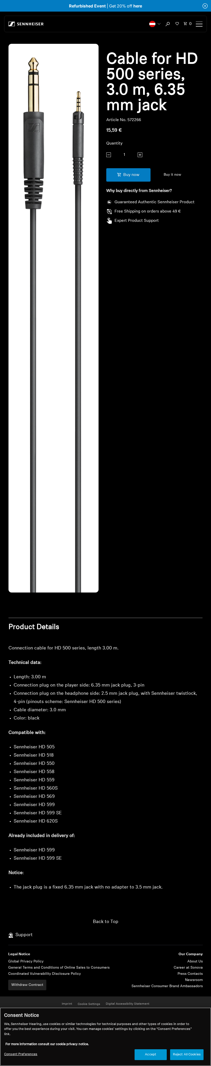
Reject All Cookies (187, 1054)
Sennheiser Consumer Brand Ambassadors (167, 986)
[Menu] (199, 24)
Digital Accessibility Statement (127, 1003)
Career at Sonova (188, 968)
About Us (195, 961)
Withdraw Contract (27, 985)
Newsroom (194, 980)
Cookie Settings (89, 1004)
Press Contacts (190, 974)
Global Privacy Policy (25, 961)
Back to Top (105, 922)
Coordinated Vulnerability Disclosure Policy (44, 974)
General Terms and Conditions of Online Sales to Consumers (59, 968)
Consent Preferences (20, 1054)
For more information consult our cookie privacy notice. (47, 1044)
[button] (155, 24)
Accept (150, 1054)
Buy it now (172, 175)
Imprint (67, 1003)
